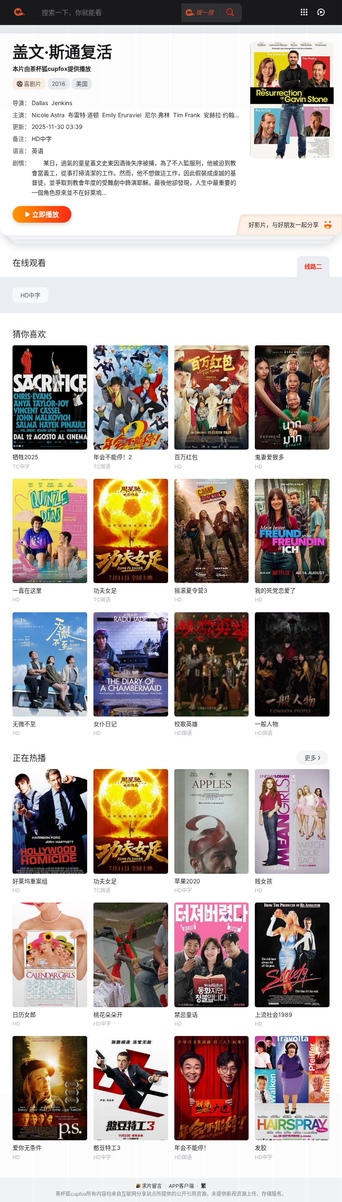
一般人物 (266, 723)
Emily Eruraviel (121, 114)
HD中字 (30, 295)
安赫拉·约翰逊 (222, 114)
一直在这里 (27, 590)
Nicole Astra (48, 114)
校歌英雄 (186, 723)
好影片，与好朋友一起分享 (284, 224)
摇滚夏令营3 (190, 590)
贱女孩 (263, 881)
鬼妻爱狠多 (269, 456)
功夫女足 (105, 590)
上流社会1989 (273, 1014)
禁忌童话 (186, 1014)
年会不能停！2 (112, 456)
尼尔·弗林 (157, 114)
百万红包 (186, 456)
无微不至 (24, 723)
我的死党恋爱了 (275, 590)
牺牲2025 (25, 456)
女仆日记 (105, 723)
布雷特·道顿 (83, 114)
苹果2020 (187, 881)
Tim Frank (186, 114)
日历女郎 (24, 1014)
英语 (37, 150)
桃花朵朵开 (108, 1014)
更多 (310, 757)
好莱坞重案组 (30, 881)
